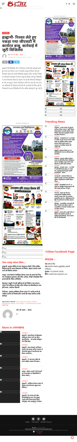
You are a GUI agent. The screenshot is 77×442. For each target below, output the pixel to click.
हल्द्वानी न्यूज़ (5, 305)
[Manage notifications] (72, 437)
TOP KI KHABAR (40, 427)
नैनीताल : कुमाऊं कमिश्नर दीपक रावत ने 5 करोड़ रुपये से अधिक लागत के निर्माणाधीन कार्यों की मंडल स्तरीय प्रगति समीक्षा (21, 294)
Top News (35, 422)
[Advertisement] (22, 106)
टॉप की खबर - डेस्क (16, 55)
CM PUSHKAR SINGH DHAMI (26, 301)
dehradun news (8, 303)
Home (27, 422)
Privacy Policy (46, 422)
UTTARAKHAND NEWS (33, 303)
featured (20, 303)
